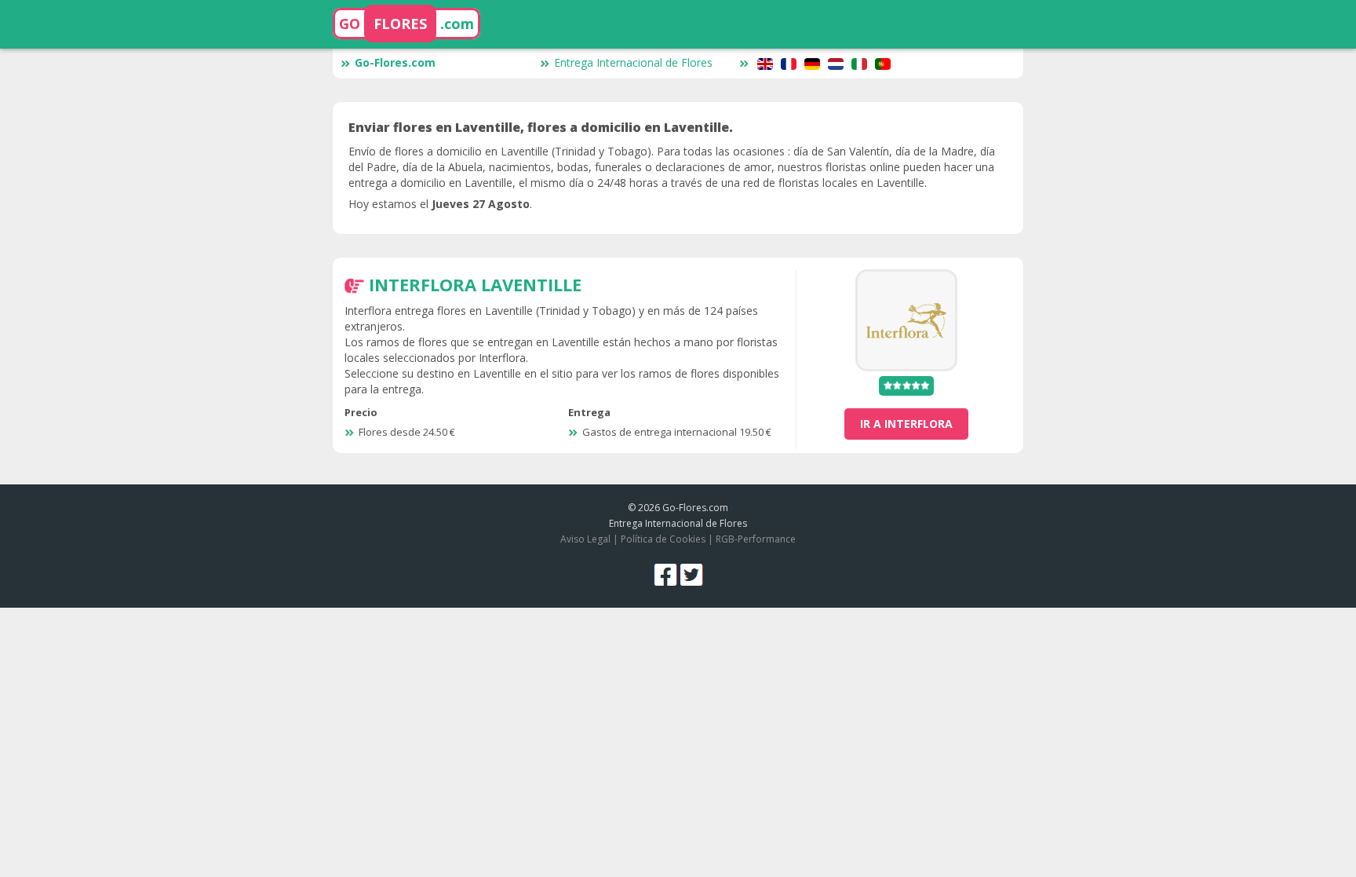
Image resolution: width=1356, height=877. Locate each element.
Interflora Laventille (475, 284)
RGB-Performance (756, 539)
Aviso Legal (585, 539)
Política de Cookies (663, 539)
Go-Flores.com (395, 62)
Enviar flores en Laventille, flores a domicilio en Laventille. (540, 127)
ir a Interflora (906, 423)
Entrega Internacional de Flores (633, 62)
